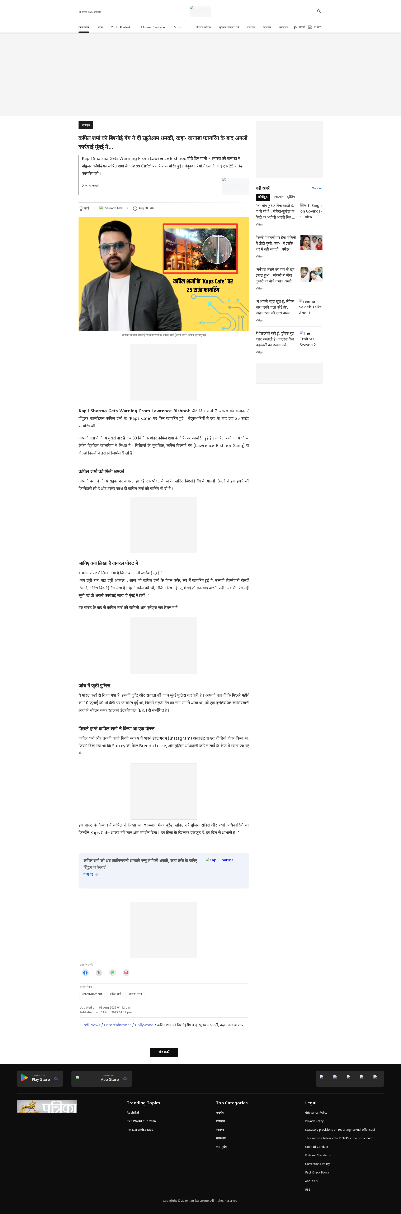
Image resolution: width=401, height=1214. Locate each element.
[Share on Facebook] (85, 973)
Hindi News (90, 1025)
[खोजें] (319, 11)
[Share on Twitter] (99, 973)
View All (317, 188)
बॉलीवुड (86, 125)
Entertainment (117, 1025)
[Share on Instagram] (126, 973)
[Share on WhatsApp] (112, 973)
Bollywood (144, 1025)
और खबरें (164, 1052)
